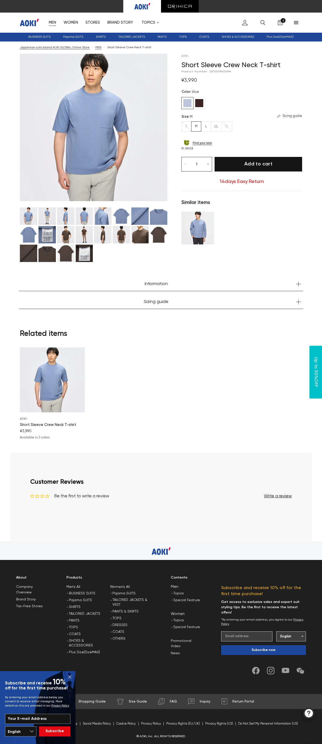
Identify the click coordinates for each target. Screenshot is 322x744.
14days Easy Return (242, 181)
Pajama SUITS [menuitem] (80, 600)
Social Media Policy (97, 723)
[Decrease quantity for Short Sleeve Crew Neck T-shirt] (185, 164)
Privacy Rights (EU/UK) (183, 723)
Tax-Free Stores (29, 606)
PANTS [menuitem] (74, 620)
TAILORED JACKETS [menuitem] (84, 614)
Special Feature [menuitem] (186, 600)
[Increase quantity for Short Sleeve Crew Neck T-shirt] (208, 164)
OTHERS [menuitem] (119, 638)
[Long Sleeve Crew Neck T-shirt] (197, 228)
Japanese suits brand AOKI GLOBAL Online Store (55, 47)
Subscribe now (263, 650)
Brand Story (26, 599)
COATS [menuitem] (204, 36)
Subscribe (55, 731)
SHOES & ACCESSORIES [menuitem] (81, 643)
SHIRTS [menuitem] (74, 607)
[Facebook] (255, 670)
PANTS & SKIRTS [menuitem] (125, 611)
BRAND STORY (120, 22)
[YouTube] (285, 670)
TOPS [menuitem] (73, 627)
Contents (179, 577)
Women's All (120, 587)
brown (199, 103)
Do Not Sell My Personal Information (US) (268, 723)
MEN (52, 22)
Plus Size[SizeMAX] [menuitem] (280, 36)
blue (187, 103)
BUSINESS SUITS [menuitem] (39, 36)
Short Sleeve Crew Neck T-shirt (48, 425)
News (175, 653)
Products (74, 577)
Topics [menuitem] (178, 593)
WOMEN (71, 22)
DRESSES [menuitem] (120, 625)
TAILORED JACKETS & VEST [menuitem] (129, 602)
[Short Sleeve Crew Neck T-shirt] (52, 379)
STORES (93, 22)
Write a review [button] (278, 496)
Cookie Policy (126, 723)
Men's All (73, 587)
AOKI (23, 418)
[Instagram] (270, 670)
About (21, 577)
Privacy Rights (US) (219, 723)
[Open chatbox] (308, 713)
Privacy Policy (60, 705)
